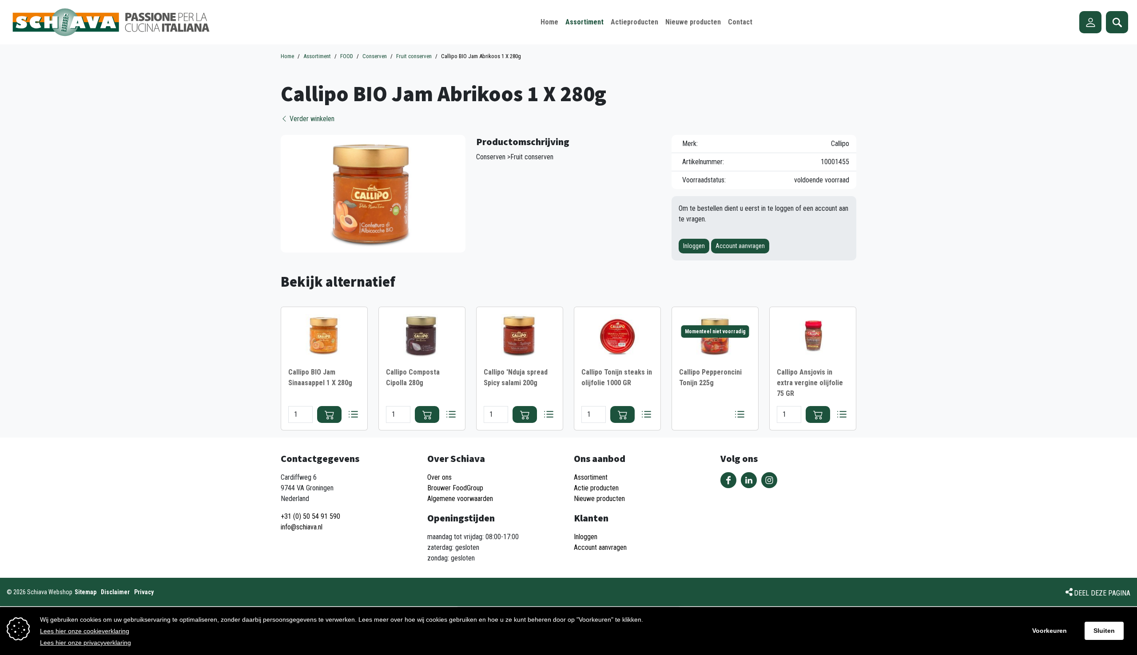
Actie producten (596, 488)
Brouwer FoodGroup (455, 488)
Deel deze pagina (1102, 593)
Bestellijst (353, 414)
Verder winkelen (311, 118)
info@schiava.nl (301, 527)
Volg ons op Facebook (728, 480)
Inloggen (694, 245)
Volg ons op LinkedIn (749, 480)
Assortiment (591, 477)
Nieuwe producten (599, 498)
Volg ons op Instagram (769, 480)
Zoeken (1117, 22)
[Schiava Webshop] (111, 22)
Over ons (439, 477)
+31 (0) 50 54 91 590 (310, 516)
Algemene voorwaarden (460, 498)
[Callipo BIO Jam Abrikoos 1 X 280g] (373, 193)
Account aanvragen (740, 245)
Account (1090, 22)
